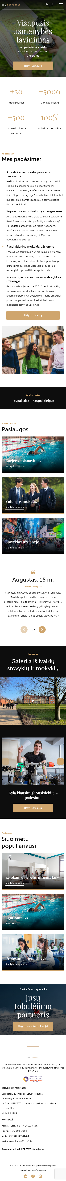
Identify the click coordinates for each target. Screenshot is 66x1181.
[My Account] (46, 5)
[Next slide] (60, 761)
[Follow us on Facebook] (33, 1176)
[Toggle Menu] (60, 5)
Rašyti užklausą (33, 65)
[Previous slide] (5, 761)
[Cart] (52, 5)
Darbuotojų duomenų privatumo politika (22, 1093)
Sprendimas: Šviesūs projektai (33, 1170)
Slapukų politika (9, 1113)
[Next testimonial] (42, 629)
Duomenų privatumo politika (16, 1098)
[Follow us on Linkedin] (25, 1176)
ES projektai (8, 1108)
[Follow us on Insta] (40, 1176)
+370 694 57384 (18, 1130)
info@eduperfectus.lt (18, 1136)
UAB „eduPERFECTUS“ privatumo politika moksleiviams (30, 1103)
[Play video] (33, 701)
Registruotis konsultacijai (33, 1026)
